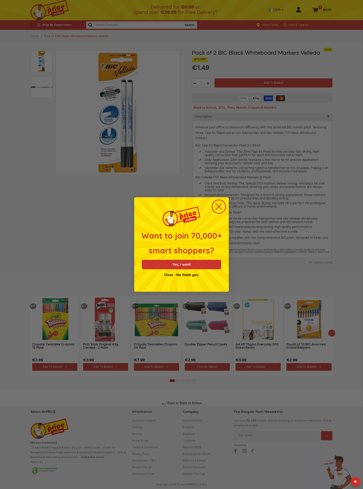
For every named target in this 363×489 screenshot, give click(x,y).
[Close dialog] (219, 207)
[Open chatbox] (355, 481)
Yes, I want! (181, 264)
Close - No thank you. (181, 275)
